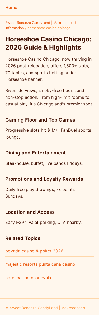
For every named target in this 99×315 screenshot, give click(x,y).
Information (14, 28)
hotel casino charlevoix (28, 277)
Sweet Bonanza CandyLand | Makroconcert (40, 22)
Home (11, 7)
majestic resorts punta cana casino (40, 264)
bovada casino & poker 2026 (34, 251)
